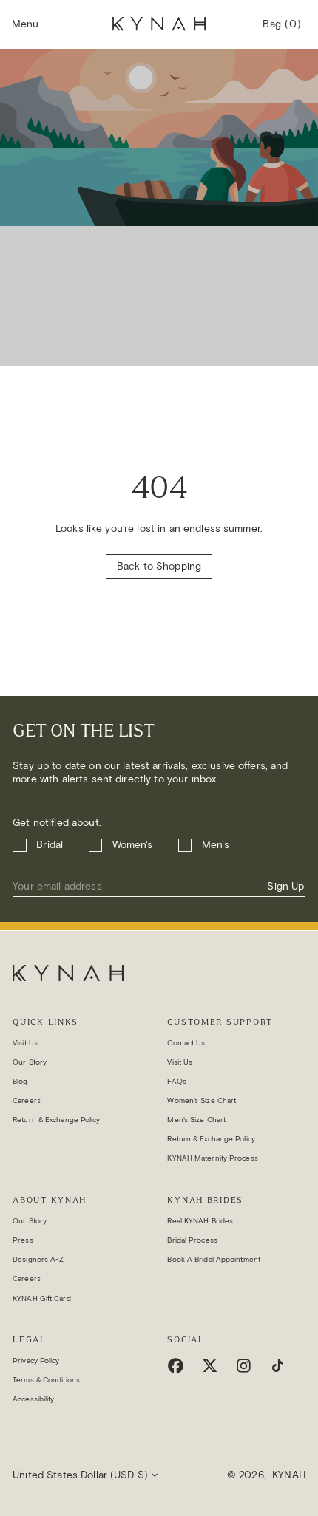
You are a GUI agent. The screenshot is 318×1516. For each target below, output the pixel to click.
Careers (27, 1100)
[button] (25, 24)
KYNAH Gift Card (42, 1298)
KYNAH (288, 1475)
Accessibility (33, 1399)
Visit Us (25, 1043)
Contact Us (186, 1043)
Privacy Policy (36, 1360)
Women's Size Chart (201, 1100)
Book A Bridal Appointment (213, 1259)
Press (23, 1240)
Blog (20, 1081)
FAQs (176, 1081)
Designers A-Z (38, 1259)
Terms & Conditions (46, 1379)
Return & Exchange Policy (56, 1119)
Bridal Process (192, 1240)
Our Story (30, 1062)
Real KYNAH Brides (200, 1221)
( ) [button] (282, 30)
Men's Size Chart (196, 1119)
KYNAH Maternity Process (212, 1158)
